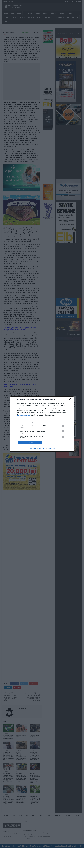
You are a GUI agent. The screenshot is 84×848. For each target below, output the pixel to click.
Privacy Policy (51, 448)
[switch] (62, 426)
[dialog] (42, 424)
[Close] (70, 399)
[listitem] (42, 422)
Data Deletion (32, 448)
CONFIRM (30, 442)
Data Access (42, 448)
